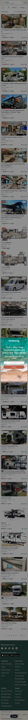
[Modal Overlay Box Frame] (14, 360)
